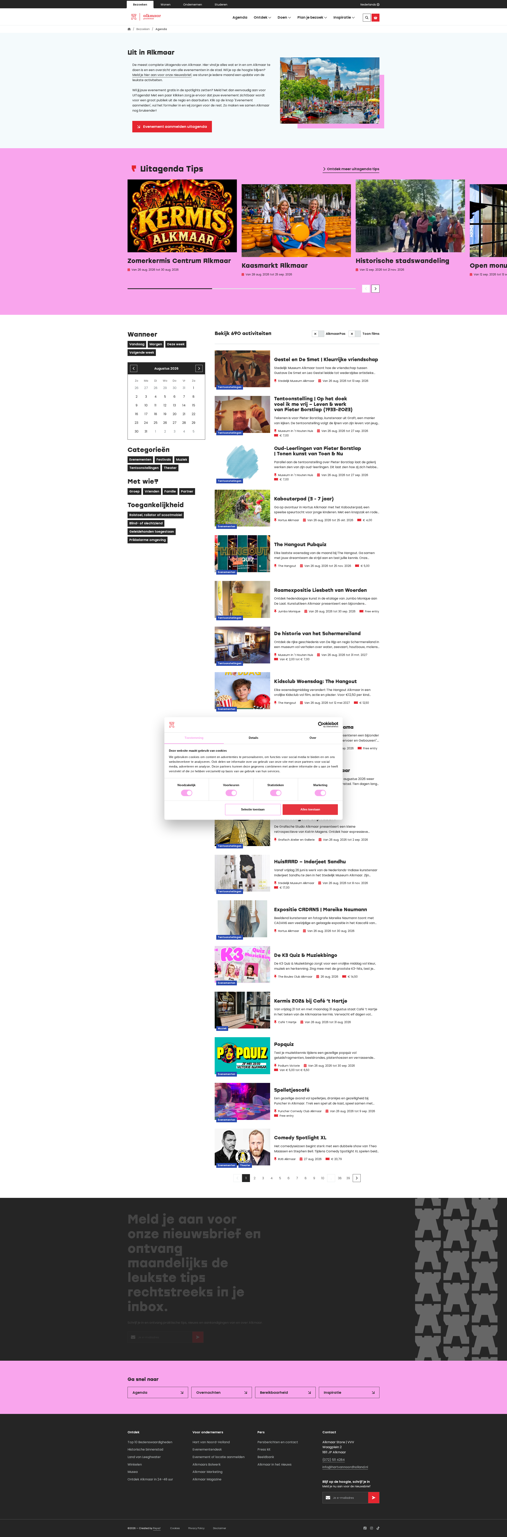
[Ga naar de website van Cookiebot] (321, 725)
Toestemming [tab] (194, 737)
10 (322, 1178)
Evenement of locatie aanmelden (219, 1457)
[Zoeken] (367, 18)
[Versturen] (197, 1339)
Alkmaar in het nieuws (274, 1464)
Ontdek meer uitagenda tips (353, 168)
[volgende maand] (199, 368)
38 (340, 1178)
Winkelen (135, 1464)
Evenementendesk (207, 1449)
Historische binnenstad (145, 1449)
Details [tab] (253, 737)
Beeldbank (265, 1457)
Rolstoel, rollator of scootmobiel (155, 515)
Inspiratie (342, 17)
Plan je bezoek (310, 17)
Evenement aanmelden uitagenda (175, 126)
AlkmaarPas (335, 333)
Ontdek (260, 17)
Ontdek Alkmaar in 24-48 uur (150, 1479)
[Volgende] (357, 1178)
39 (348, 1178)
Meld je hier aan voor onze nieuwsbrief (162, 75)
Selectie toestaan (253, 809)
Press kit (264, 1449)
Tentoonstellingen (144, 468)
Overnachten (208, 1392)
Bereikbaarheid (274, 1392)
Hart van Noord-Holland (211, 1442)
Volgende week (141, 352)
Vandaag (136, 344)
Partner (187, 491)
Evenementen (140, 459)
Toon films (370, 333)
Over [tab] (313, 737)
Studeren (221, 5)
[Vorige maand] (133, 368)
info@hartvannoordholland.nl (345, 1467)
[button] (369, 4)
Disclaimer (219, 1528)
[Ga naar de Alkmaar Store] (375, 18)
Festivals (163, 459)
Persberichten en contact (277, 1442)
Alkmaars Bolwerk (207, 1464)
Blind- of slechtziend (146, 523)
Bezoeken (140, 5)
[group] (182, 228)
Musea (133, 1472)
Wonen (166, 5)
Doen (282, 17)
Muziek (181, 459)
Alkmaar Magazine (207, 1479)
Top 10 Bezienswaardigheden (150, 1442)
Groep (134, 491)
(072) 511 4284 (333, 1459)
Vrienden (152, 491)
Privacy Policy (196, 1528)
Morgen (156, 344)
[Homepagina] (129, 29)
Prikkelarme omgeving (147, 540)
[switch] (231, 793)
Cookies (175, 1528)
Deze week (176, 344)
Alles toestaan (310, 809)
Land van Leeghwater (144, 1457)
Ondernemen (192, 5)
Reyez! (157, 1528)
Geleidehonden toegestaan (151, 531)
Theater (170, 468)
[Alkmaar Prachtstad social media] (365, 1528)
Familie (170, 491)
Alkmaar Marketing (207, 1472)
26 (165, 422)
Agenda (240, 17)
